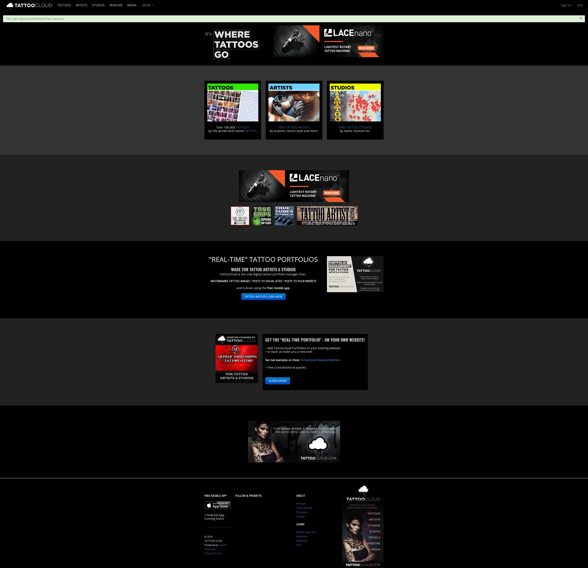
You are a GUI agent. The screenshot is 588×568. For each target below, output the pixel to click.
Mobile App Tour (306, 532)
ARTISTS (250, 131)
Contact (300, 516)
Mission (301, 503)
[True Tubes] (284, 215)
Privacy (208, 553)
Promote (301, 512)
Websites (301, 540)
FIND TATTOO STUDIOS (355, 127)
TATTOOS (242, 127)
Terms (218, 553)
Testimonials (304, 508)
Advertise (301, 536)
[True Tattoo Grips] (262, 215)
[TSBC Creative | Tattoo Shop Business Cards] (240, 215)
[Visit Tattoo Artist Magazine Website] (327, 215)
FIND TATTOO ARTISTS (294, 127)
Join (580, 5)
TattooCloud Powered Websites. (320, 360)
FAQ (298, 545)
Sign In (566, 5)
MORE (147, 5)
